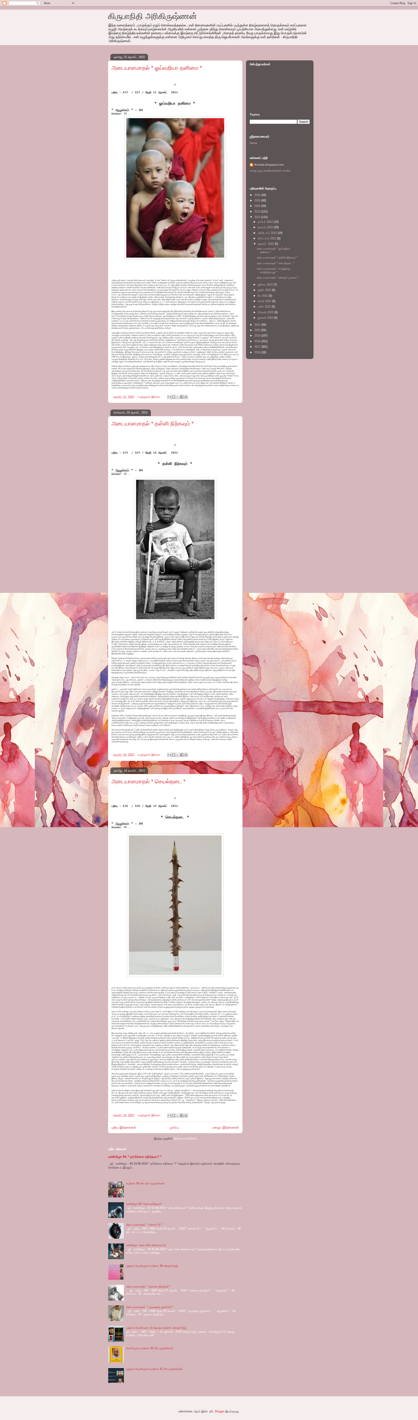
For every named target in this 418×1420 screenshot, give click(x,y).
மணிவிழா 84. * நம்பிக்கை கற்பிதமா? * (134, 1156)
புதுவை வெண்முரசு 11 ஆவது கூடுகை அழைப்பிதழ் (156, 1327)
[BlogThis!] (173, 397)
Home (253, 143)
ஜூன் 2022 (265, 290)
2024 (257, 205)
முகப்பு (174, 1127)
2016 (257, 352)
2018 (257, 341)
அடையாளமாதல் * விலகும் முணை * (278, 277)
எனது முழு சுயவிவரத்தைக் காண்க (270, 170)
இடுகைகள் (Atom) (185, 1138)
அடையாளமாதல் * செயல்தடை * (148, 781)
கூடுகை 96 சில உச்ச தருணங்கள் (145, 1183)
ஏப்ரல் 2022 (265, 301)
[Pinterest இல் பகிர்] (186, 397)
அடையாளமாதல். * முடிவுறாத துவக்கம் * (149, 1307)
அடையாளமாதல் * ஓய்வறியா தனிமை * (156, 68)
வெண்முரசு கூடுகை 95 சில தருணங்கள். (150, 1348)
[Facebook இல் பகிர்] (182, 397)
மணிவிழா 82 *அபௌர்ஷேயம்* (144, 1204)
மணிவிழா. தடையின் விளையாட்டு (146, 1245)
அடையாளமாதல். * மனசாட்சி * (144, 1224)
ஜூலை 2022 (266, 284)
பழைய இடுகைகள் (225, 1127)
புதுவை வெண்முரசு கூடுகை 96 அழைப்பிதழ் (152, 1265)
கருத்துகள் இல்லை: (150, 396)
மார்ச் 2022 (265, 306)
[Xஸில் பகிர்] (177, 397)
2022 (257, 217)
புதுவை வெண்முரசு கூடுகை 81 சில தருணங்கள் (154, 1369)
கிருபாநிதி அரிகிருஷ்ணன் (152, 16)
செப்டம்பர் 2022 (267, 238)
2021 (257, 324)
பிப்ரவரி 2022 (266, 312)
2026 (257, 195)
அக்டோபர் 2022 (268, 233)
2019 (257, 335)
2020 (257, 330)
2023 (257, 211)
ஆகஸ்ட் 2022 (266, 243)
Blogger (219, 1411)
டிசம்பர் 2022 (266, 221)
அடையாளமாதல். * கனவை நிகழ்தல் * (148, 1286)
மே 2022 (263, 295)
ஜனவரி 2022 (266, 317)
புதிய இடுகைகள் (123, 1127)
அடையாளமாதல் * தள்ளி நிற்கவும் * (152, 423)
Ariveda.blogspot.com (269, 164)
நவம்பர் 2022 (266, 227)
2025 (257, 200)
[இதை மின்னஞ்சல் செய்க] (169, 397)
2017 (257, 346)
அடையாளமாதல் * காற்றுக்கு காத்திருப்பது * (273, 270)
